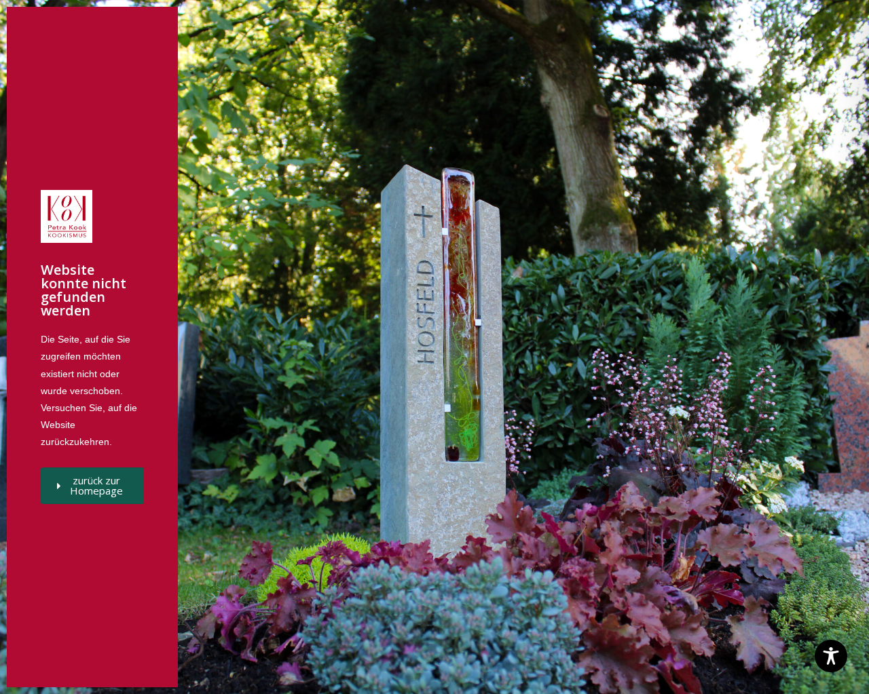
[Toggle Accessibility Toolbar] (831, 656)
